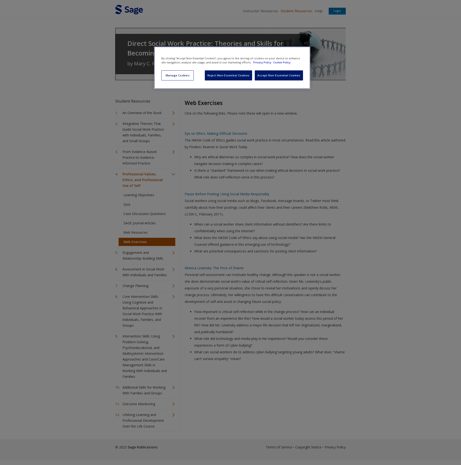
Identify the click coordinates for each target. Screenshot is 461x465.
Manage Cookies (178, 75)
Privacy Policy (262, 62)
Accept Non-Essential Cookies (278, 75)
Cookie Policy (282, 62)
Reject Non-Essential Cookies (228, 75)
